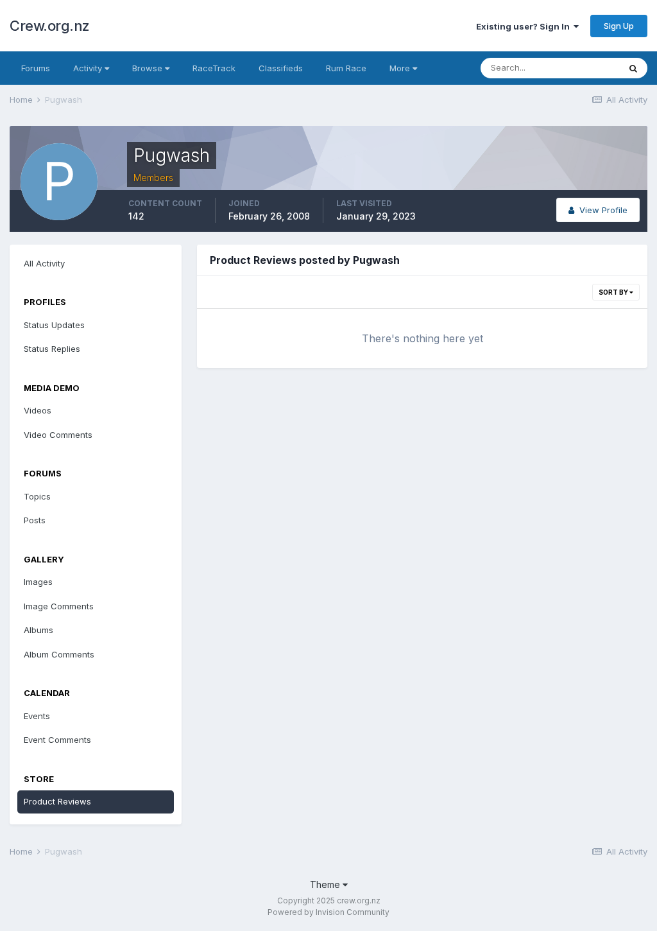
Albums (38, 630)
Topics (37, 496)
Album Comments (59, 654)
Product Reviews (57, 801)
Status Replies (52, 349)
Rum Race (346, 68)
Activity (89, 68)
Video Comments (58, 435)
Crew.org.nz (50, 25)
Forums (35, 68)
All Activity (44, 263)
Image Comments (59, 606)
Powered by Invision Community (328, 912)
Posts (35, 520)
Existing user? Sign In (525, 26)
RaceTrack (213, 68)
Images (38, 582)
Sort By (614, 292)
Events (37, 716)
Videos (37, 410)
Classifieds (281, 68)
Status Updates (54, 325)
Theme (326, 884)
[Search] (633, 68)
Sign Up (619, 26)
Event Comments (57, 740)
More (399, 68)
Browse (148, 68)
